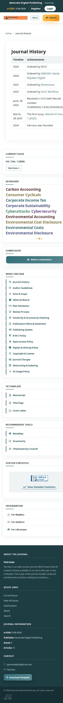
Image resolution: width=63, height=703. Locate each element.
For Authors (17, 522)
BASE (44, 66)
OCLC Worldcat (49, 91)
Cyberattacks (18, 211)
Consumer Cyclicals (23, 194)
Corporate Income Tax (26, 200)
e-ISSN (42, 98)
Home (9, 33)
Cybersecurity (44, 211)
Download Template (19, 677)
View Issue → (14, 168)
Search (7, 615)
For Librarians (19, 529)
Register (36, 8)
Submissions (10, 605)
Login (50, 8)
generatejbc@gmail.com (19, 664)
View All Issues (11, 600)
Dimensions (48, 84)
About (7, 610)
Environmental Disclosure (29, 233)
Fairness (11, 669)
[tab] (36, 238)
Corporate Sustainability (28, 205)
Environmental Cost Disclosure (34, 222)
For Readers (17, 514)
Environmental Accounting (30, 216)
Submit (53, 17)
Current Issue (11, 595)
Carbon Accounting (23, 189)
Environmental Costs (25, 227)
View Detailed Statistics (41, 487)
